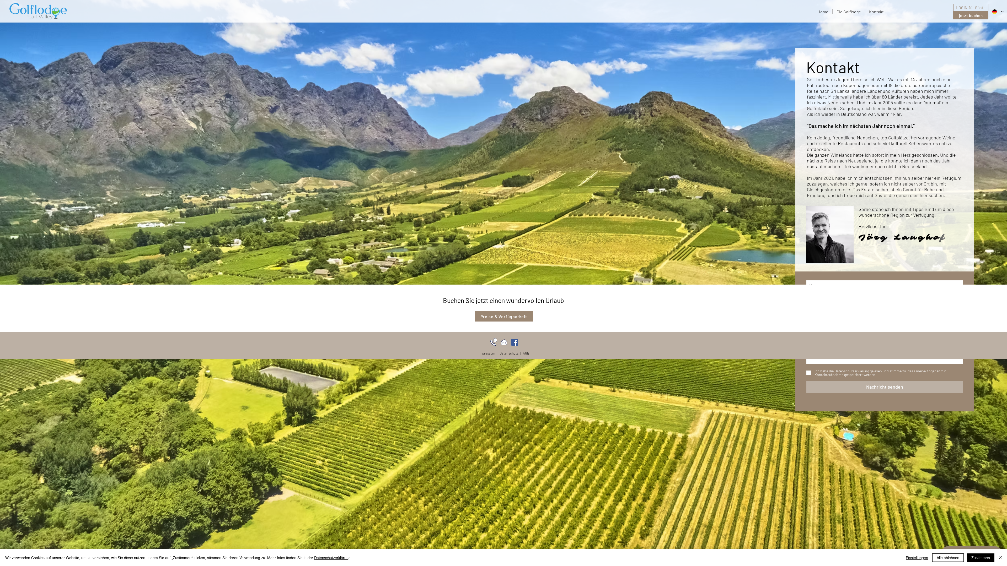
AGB (526, 353)
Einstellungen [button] (917, 557)
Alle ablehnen (948, 557)
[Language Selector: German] (997, 11)
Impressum (487, 353)
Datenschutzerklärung (332, 557)
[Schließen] (1001, 557)
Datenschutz (509, 353)
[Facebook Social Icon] (514, 342)
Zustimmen (980, 557)
